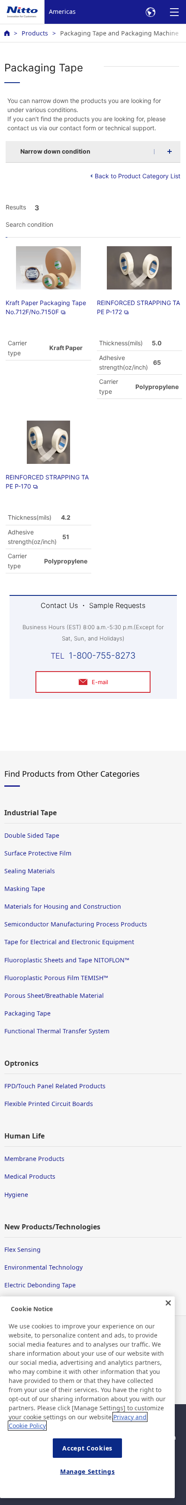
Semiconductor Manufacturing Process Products (75, 924)
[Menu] (174, 12)
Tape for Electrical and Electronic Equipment (69, 942)
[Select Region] (150, 12)
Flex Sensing (22, 1249)
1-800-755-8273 (102, 655)
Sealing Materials (29, 871)
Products (35, 33)
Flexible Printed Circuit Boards (48, 1104)
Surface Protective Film (37, 853)
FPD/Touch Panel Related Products (55, 1086)
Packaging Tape (27, 1013)
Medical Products (29, 1176)
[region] (87, 1397)
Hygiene (16, 1194)
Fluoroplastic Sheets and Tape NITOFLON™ (66, 960)
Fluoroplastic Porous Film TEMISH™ (56, 978)
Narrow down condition (55, 151)
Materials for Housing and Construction (62, 906)
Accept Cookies (87, 1448)
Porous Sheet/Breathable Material (54, 995)
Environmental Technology (43, 1267)
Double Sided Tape (31, 835)
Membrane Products (34, 1158)
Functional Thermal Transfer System (56, 1031)
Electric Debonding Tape (40, 1285)
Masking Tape (24, 888)
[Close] (168, 1302)
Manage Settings (87, 1471)
